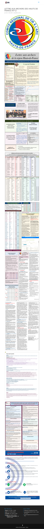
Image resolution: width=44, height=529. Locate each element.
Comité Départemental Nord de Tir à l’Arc (31, 515)
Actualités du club (17, 12)
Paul (7, 12)
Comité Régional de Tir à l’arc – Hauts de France (31, 512)
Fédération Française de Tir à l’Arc (30, 510)
